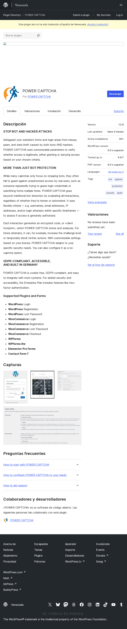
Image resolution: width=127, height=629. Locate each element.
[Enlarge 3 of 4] (77, 375)
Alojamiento (10, 555)
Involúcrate (103, 544)
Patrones (39, 561)
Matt (8, 578)
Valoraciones (32, 111)
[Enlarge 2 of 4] (50, 375)
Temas (38, 549)
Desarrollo (75, 111)
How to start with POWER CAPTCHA (26, 464)
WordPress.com (14, 572)
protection (117, 186)
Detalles (12, 111)
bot (110, 179)
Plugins (38, 555)
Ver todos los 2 (116, 171)
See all (120, 233)
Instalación (54, 111)
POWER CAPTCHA (39, 96)
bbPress (10, 584)
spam (119, 193)
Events (100, 549)
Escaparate (41, 544)
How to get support (15, 485)
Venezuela (17, 604)
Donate (102, 555)
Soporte (119, 111)
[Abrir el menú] (121, 5)
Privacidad (9, 561)
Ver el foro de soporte (101, 264)
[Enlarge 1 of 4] (23, 375)
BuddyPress (12, 589)
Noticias (8, 549)
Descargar (115, 93)
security (110, 193)
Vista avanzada (97, 202)
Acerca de (9, 544)
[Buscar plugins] (38, 35)
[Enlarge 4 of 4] (77, 410)
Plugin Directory (12, 15)
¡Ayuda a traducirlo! (97, 24)
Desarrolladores (74, 555)
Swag (101, 561)
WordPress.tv (75, 561)
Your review (95, 233)
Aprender (70, 544)
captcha (118, 179)
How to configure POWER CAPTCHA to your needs (34, 475)
